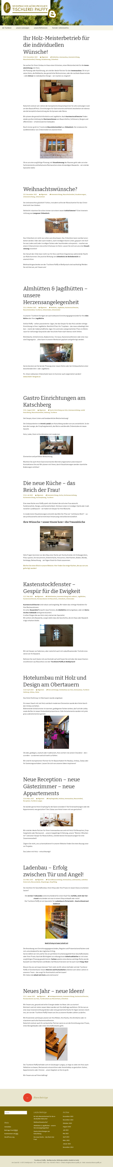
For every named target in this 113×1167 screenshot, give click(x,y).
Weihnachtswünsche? (50, 189)
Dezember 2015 (68, 1116)
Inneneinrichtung (74, 57)
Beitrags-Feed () (11, 1130)
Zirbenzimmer (40, 197)
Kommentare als (11, 1134)
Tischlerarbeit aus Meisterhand (50, 999)
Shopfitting (53, 882)
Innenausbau (63, 57)
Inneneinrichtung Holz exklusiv (67, 596)
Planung (38, 59)
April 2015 (66, 1137)
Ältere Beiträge (37, 1097)
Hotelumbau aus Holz (66, 690)
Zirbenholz (54, 59)
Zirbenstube (70, 599)
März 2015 (66, 1140)
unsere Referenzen (40, 28)
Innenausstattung (74, 410)
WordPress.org (9, 1137)
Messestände (35, 882)
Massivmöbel (78, 799)
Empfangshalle (53, 799)
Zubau (37, 692)
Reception (26, 801)
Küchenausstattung (70, 495)
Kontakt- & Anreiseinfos (60, 28)
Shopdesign (45, 882)
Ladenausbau (76, 880)
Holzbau (61, 799)
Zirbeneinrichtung (29, 197)
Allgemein (44, 57)
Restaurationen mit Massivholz (47, 599)
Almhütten (55, 57)
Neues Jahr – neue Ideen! (54, 991)
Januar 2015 (67, 1144)
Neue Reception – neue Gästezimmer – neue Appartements (51, 786)
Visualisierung (45, 59)
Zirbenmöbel (56, 310)
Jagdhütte (60, 307)
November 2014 (68, 1147)
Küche (61, 495)
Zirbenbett (61, 599)
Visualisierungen (80, 194)
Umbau (32, 692)
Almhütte (54, 307)
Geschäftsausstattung (54, 880)
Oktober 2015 (67, 1123)
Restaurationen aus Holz (31, 999)
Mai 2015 (66, 1133)
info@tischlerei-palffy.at (73, 1162)
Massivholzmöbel (29, 59)
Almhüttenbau (51, 596)
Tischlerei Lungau (36, 801)
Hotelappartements (55, 996)
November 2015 (68, 1120)
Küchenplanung (41, 497)
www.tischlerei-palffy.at (93, 1162)
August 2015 (67, 1127)
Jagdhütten (81, 596)
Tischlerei (38, 310)
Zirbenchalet (47, 310)
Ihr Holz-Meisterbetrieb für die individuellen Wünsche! (56, 45)
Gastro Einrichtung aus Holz (59, 410)
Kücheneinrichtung (29, 497)
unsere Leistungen (22, 28)
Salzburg (47, 412)
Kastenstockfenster (71, 307)
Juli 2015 (66, 1130)
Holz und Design (53, 690)
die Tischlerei (6, 28)
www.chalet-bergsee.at (32, 376)
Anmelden (7, 1127)
